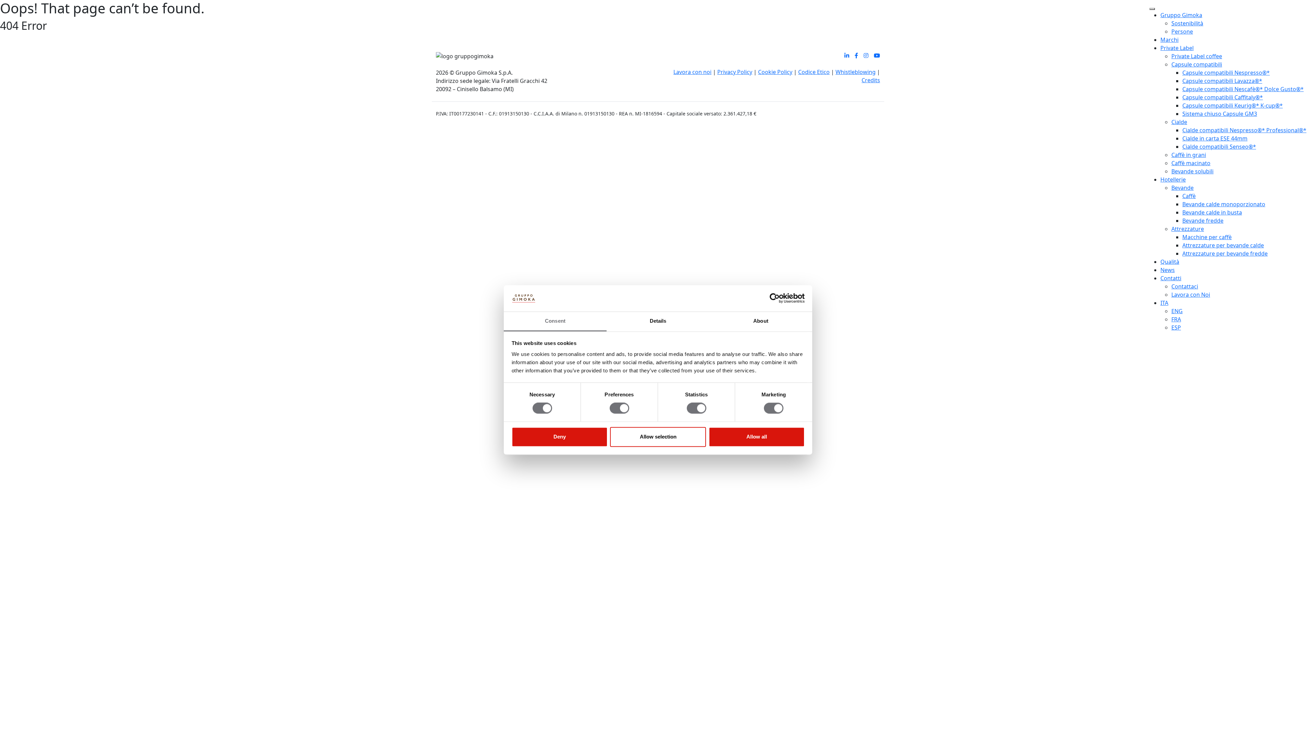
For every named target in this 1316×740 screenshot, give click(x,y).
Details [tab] (658, 321)
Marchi (1169, 40)
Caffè (1189, 196)
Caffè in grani (1188, 155)
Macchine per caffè (1207, 237)
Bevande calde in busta (1212, 212)
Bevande (1182, 188)
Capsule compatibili (1196, 64)
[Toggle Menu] (1152, 9)
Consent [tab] (555, 321)
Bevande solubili (1192, 171)
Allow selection (658, 437)
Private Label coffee (1196, 56)
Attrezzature (1187, 229)
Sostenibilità (1187, 23)
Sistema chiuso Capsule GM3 (1219, 114)
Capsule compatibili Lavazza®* (1222, 81)
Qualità (1169, 262)
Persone (1182, 31)
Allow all (756, 437)
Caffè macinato (1190, 163)
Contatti (1170, 278)
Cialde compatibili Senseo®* (1219, 146)
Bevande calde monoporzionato (1223, 204)
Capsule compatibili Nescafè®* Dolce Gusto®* (1243, 89)
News (1167, 270)
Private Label (1177, 48)
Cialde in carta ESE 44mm (1214, 138)
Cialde (1179, 122)
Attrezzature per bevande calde (1223, 245)
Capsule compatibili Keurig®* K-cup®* (1232, 105)
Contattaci (1184, 286)
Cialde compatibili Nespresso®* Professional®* (1244, 130)
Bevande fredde (1202, 220)
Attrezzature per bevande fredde (1225, 253)
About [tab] (760, 321)
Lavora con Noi (1190, 294)
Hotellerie (1173, 179)
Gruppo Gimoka (1181, 15)
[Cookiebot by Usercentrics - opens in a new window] (775, 298)
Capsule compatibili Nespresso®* (1226, 72)
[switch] (619, 408)
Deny (559, 437)
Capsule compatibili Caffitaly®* (1222, 97)
